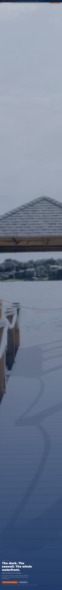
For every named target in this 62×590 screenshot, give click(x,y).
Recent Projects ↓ (23, 582)
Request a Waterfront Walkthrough (10, 582)
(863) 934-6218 (41, 1)
